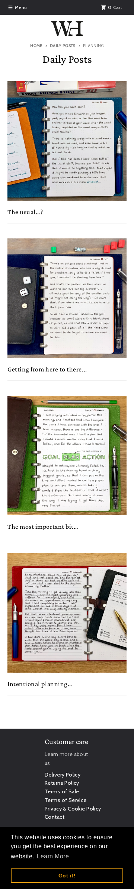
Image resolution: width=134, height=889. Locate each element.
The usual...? (25, 212)
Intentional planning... (40, 684)
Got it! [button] (67, 876)
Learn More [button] (53, 856)
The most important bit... (43, 526)
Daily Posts (63, 45)
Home (36, 45)
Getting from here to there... (47, 369)
